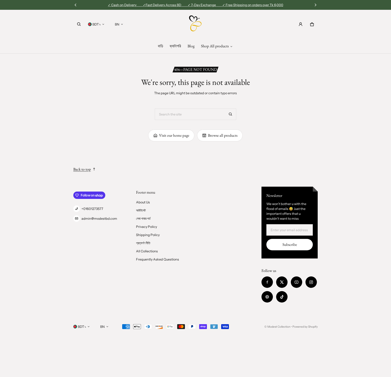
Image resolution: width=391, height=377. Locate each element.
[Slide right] (315, 4)
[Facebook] (267, 282)
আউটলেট (141, 210)
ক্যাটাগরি (175, 46)
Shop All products (215, 46)
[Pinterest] (267, 297)
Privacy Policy (146, 227)
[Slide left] (75, 4)
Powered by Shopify (305, 326)
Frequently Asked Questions (157, 259)
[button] (79, 24)
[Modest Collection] (195, 24)
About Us (143, 202)
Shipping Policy (148, 235)
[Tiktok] (282, 297)
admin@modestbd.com (99, 218)
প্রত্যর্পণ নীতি (143, 243)
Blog (191, 46)
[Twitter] (282, 282)
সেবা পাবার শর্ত (143, 218)
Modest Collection (278, 326)
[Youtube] (296, 282)
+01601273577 (92, 209)
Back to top (82, 169)
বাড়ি (160, 46)
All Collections (147, 251)
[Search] (230, 114)
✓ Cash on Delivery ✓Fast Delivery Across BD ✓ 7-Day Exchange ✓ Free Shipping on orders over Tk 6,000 (195, 5)
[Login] (300, 24)
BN (117, 24)
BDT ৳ (96, 24)
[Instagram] (311, 282)
